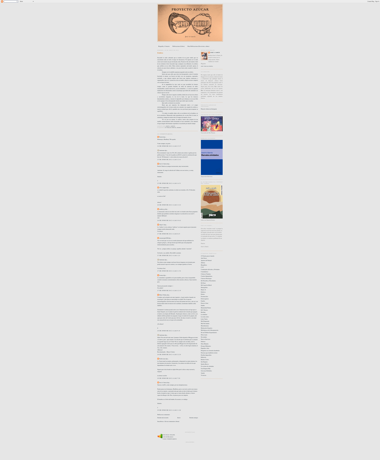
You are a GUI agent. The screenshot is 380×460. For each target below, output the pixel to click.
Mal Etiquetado (205, 321)
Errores (203, 294)
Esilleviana (162, 359)
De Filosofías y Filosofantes (208, 281)
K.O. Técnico (204, 310)
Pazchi (161, 137)
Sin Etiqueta (204, 362)
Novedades (204, 337)
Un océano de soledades (207, 366)
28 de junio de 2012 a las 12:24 (169, 354)
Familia (203, 301)
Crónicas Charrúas (206, 274)
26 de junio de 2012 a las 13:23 (169, 205)
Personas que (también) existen (209, 353)
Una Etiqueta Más (205, 368)
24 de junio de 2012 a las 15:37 (169, 146)
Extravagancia (205, 299)
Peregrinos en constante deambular (210, 350)
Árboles (203, 263)
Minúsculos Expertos (206, 328)
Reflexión (203, 357)
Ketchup (203, 312)
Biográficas (204, 265)
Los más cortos (205, 317)
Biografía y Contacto (164, 46)
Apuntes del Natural (206, 260)
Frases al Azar (204, 303)
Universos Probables (206, 371)
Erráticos (203, 292)
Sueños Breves (205, 364)
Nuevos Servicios (205, 339)
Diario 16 (203, 290)
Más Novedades (205, 323)
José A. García (163, 164)
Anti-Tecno (204, 258)
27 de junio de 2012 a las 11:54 (169, 271)
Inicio (178, 418)
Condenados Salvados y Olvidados (210, 269)
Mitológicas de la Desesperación (209, 330)
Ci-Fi (202, 267)
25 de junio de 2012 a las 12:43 (169, 159)
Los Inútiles (204, 314)
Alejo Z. (161, 225)
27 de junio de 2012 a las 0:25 (168, 234)
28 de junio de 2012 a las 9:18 (168, 331)
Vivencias (203, 375)
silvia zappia (162, 187)
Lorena (161, 275)
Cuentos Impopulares (206, 276)
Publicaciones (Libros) (178, 46)
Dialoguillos (204, 287)
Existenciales (204, 296)
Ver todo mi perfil (207, 66)
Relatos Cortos (205, 359)
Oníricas (203, 341)
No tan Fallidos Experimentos (209, 332)
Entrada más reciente (162, 418)
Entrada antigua (193, 418)
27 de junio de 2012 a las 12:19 (169, 290)
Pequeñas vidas (205, 348)
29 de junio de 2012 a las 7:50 (168, 378)
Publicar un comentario (163, 414)
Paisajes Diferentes (206, 346)
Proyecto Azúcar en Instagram (209, 109)
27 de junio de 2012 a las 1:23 (168, 255)
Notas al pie (204, 335)
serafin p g (162, 209)
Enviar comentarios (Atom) (172, 421)
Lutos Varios (204, 319)
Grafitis (203, 305)
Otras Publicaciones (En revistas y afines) (198, 46)
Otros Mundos (205, 344)
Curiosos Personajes (206, 278)
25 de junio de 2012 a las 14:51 (169, 183)
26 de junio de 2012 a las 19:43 (169, 220)
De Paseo (203, 283)
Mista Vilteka (163, 295)
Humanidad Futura (206, 308)
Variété (203, 373)
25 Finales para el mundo (173, 127)
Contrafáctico (204, 272)
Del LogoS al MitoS (206, 285)
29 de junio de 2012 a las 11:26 (169, 410)
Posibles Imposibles (206, 355)
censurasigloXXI (163, 238)
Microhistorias (205, 326)
